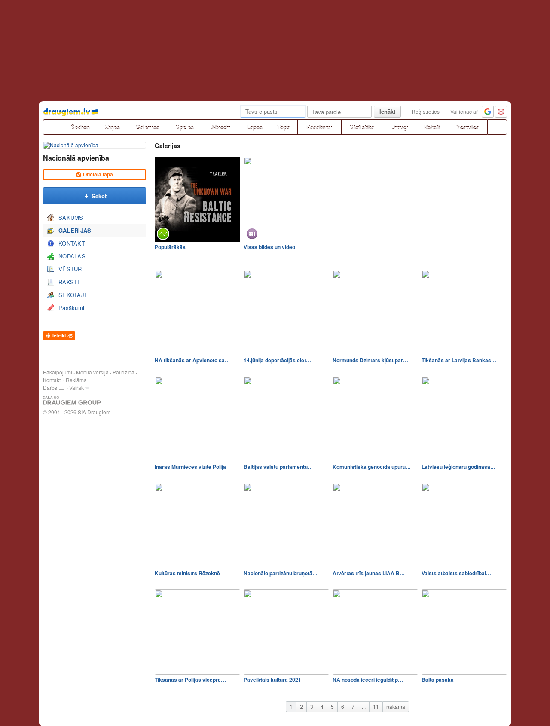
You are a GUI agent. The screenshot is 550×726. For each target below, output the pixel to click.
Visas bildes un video (269, 246)
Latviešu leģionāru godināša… (458, 466)
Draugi (400, 127)
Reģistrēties (426, 111)
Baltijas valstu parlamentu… (278, 466)
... (364, 706)
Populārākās (170, 246)
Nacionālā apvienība (76, 158)
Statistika (362, 127)
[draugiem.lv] (53, 127)
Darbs (50, 387)
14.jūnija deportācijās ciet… (277, 360)
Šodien (80, 127)
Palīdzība (123, 372)
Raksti (432, 127)
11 (376, 706)
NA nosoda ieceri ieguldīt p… (368, 679)
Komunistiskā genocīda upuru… (372, 466)
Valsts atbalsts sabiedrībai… (456, 573)
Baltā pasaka (438, 679)
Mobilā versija (92, 372)
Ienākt (387, 111)
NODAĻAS (72, 256)
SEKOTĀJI (72, 295)
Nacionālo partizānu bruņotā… (281, 573)
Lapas (255, 127)
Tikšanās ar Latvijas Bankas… (459, 360)
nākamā (395, 706)
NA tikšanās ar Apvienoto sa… (192, 360)
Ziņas (112, 127)
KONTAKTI (72, 243)
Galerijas (147, 127)
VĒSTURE (72, 269)
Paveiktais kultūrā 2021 (272, 679)
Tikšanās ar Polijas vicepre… (190, 679)
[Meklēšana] (497, 127)
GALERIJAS (75, 230)
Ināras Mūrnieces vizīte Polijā (190, 466)
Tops (283, 127)
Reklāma (76, 379)
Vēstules (467, 127)
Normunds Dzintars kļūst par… (370, 360)
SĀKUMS (70, 217)
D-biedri (220, 127)
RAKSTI (68, 282)
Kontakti (52, 379)
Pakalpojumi (57, 372)
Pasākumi (319, 127)
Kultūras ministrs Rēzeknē (187, 573)
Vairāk (76, 387)
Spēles (185, 127)
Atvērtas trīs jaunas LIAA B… (369, 573)
